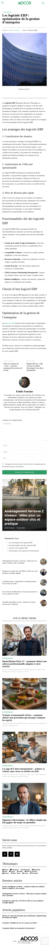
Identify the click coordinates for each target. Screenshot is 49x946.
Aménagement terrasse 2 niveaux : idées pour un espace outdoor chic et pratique (24, 517)
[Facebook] (4, 854)
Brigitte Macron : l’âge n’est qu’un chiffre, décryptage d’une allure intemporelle (35, 367)
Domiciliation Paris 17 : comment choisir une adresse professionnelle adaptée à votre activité (24, 664)
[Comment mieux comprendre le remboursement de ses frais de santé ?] (43, 582)
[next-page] (42, 483)
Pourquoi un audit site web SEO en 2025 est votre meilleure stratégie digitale (20, 572)
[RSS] (17, 854)
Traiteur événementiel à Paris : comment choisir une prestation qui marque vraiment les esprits (23, 717)
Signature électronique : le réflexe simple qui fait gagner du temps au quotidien (24, 821)
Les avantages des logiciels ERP (21, 543)
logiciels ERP (10, 323)
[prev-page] (38, 483)
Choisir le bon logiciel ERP (18, 548)
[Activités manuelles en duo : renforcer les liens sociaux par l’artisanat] (43, 603)
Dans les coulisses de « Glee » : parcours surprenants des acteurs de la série (12, 367)
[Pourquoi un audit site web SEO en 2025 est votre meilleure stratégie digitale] (43, 572)
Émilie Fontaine (14, 30)
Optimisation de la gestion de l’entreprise (24, 551)
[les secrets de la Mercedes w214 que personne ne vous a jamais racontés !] (43, 592)
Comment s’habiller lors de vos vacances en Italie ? (19, 923)
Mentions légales (26, 942)
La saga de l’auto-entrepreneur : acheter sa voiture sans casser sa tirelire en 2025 (23, 770)
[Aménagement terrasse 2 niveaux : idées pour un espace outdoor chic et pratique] (24, 505)
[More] (37, 93)
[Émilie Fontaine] (24, 382)
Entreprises (7, 12)
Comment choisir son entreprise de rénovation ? (18, 928)
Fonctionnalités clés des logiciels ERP (22, 545)
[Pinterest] (10, 854)
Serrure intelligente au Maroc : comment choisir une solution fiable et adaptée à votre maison (23, 887)
